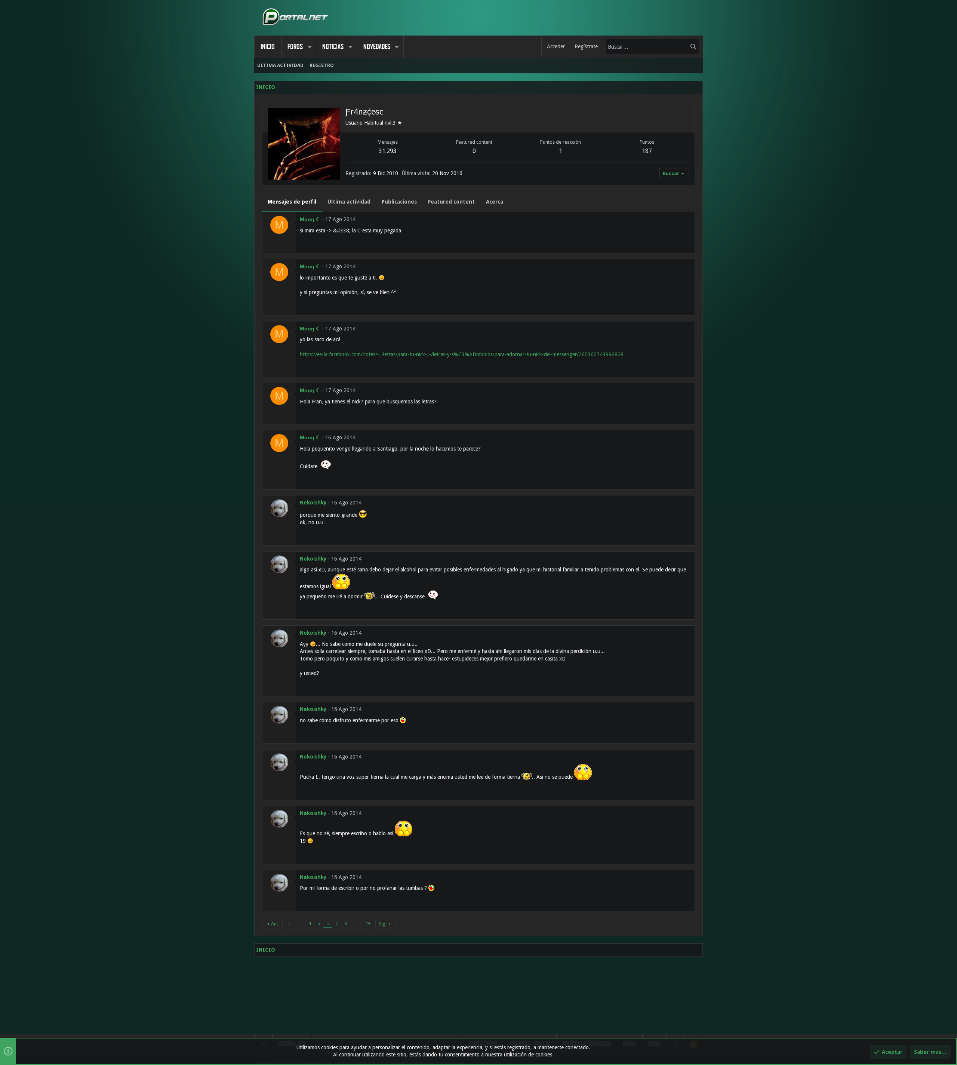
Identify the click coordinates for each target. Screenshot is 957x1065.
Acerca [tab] (494, 202)
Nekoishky (313, 503)
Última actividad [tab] (348, 202)
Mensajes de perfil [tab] (292, 202)
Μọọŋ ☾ (310, 219)
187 (647, 151)
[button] (310, 46)
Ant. (275, 924)
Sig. (383, 924)
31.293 (388, 151)
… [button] (299, 923)
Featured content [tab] (451, 202)
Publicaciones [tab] (399, 202)
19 (367, 923)
